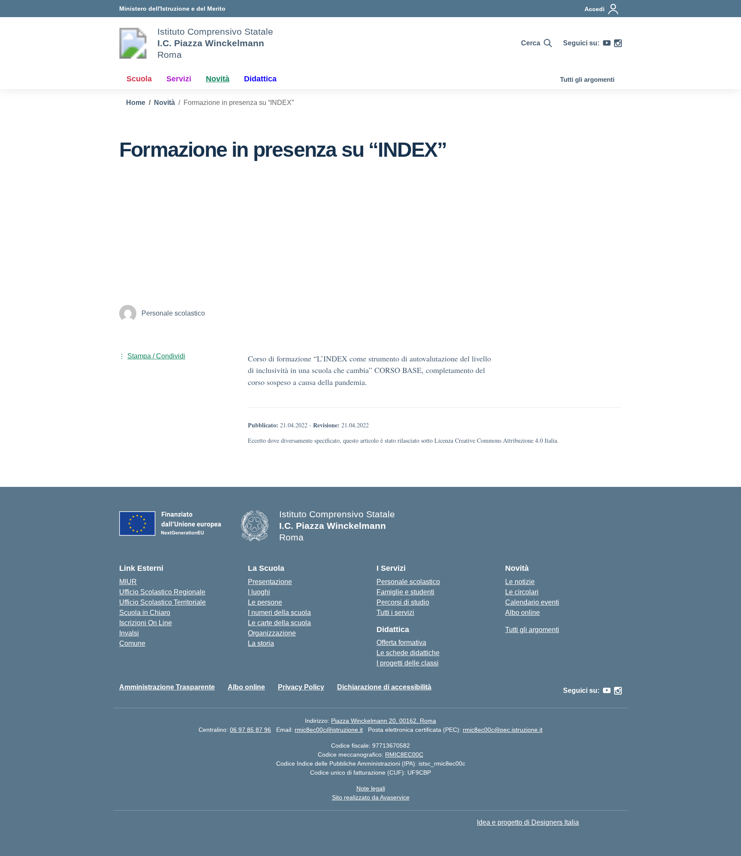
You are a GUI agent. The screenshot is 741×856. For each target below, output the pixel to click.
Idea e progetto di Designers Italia (528, 822)
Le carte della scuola (279, 622)
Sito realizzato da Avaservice (371, 797)
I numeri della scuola (279, 612)
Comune (132, 643)
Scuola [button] (139, 79)
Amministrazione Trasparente (167, 687)
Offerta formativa (401, 642)
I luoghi (259, 592)
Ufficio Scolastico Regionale (162, 592)
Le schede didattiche (408, 652)
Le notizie (520, 581)
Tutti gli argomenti (587, 79)
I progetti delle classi (408, 663)
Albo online (522, 612)
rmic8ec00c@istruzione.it (329, 729)
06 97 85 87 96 (250, 729)
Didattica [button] (260, 79)
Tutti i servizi (395, 612)
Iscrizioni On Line (145, 622)
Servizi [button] (178, 79)
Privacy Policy (301, 687)
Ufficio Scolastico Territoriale (162, 602)
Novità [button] (217, 79)
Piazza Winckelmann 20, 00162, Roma (383, 720)
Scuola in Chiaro (144, 612)
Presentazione (270, 581)
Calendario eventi (532, 602)
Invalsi (129, 633)
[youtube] (607, 43)
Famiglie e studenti (405, 592)
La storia (261, 643)
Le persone (265, 602)
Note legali (370, 788)
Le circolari (522, 592)
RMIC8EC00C (404, 754)
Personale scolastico (408, 581)
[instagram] (618, 43)
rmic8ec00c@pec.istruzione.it (502, 729)
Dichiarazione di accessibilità (384, 687)
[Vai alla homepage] (133, 43)
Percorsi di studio (403, 602)
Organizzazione (272, 633)
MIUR (128, 581)
